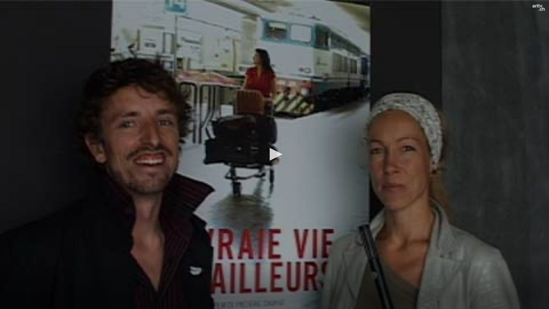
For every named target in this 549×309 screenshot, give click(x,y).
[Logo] (538, 7)
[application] (274, 154)
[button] (274, 154)
